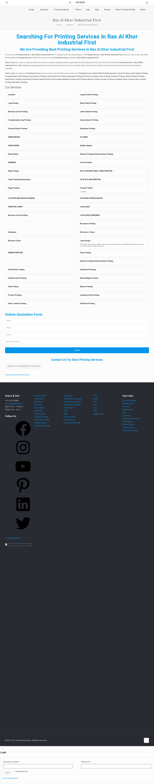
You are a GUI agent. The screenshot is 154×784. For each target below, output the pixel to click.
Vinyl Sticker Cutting (16, 269)
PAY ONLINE (80, 2)
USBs (95, 411)
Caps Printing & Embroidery (19, 179)
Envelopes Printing (87, 128)
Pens (95, 405)
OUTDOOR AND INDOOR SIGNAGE (21, 198)
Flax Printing (13, 287)
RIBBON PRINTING (15, 253)
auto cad (125, 407)
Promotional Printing (130, 431)
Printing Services (128, 428)
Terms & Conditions (12, 538)
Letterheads (85, 207)
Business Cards (14, 241)
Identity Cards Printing (17, 278)
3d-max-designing (129, 401)
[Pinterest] (23, 494)
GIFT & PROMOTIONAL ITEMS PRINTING (96, 171)
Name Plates (13, 154)
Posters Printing (15, 295)
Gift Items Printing (87, 303)
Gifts (124, 413)
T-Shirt (95, 396)
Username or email (11, 762)
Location (11, 95)
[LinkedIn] (23, 513)
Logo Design (13, 103)
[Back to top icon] (146, 740)
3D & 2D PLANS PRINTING (90, 179)
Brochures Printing (87, 224)
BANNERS (12, 162)
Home (59, 25)
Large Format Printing (89, 95)
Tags (95, 408)
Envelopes (12, 232)
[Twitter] (23, 532)
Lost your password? (10, 778)
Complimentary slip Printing (19, 120)
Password (85, 762)
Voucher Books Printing (17, 128)
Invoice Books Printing (89, 120)
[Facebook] (23, 437)
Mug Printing (13, 171)
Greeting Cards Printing (89, 295)
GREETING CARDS (15, 207)
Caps (95, 402)
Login (7, 773)
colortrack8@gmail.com (14, 404)
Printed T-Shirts (86, 188)
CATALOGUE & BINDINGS (90, 215)
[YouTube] (23, 475)
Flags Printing (13, 188)
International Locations (131, 419)
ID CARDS (84, 137)
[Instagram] (23, 456)
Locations (69, 25)
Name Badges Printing (89, 278)
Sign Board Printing (88, 269)
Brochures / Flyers (87, 232)
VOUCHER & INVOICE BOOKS (91, 198)
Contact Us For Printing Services (17, 375)
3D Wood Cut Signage (72, 405)
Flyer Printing (85, 253)
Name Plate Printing (88, 103)
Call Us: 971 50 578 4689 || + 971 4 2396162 (23, 366)
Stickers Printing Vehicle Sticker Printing (96, 154)
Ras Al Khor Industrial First (87, 25)
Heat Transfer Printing (17, 303)
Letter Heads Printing (88, 112)
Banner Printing (86, 287)
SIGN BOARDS (13, 146)
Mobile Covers (98, 414)
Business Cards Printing (18, 112)
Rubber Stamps (86, 146)
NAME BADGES (14, 137)
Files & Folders (86, 162)
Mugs (95, 399)
